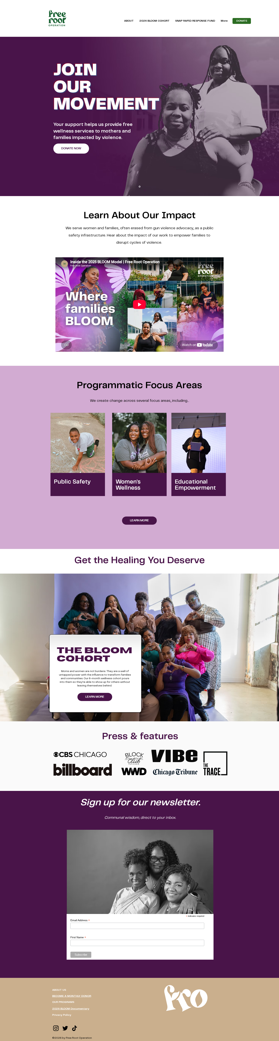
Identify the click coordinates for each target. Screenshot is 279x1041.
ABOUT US (59, 990)
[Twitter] (65, 1028)
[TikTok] (74, 1028)
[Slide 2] (139, 187)
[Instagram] (56, 1028)
